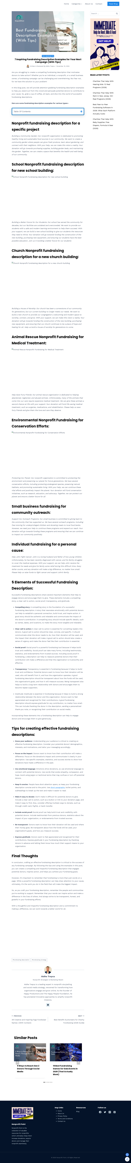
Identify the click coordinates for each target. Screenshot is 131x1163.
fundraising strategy (39, 960)
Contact (99, 4)
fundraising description (21, 960)
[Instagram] (109, 1112)
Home (66, 4)
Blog (77, 1111)
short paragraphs (58, 787)
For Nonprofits (48, 56)
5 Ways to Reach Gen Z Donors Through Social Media (28, 1068)
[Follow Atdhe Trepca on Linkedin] (48, 1005)
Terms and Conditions (65, 1119)
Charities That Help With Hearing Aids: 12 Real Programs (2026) (103, 84)
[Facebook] (100, 1112)
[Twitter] (105, 1112)
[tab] (44, 1082)
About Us (89, 4)
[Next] (78, 1062)
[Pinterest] (114, 1112)
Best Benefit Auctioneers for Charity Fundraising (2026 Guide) (69, 1019)
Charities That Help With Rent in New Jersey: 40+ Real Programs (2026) (103, 96)
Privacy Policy (62, 1116)
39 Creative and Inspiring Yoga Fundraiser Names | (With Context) (29, 1019)
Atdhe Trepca (50, 66)
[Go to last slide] (17, 1062)
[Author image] (27, 66)
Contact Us (61, 1121)
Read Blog (113, 4)
